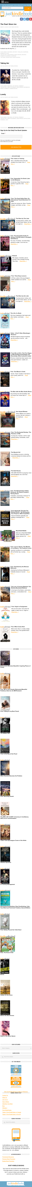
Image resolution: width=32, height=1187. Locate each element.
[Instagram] (27, 19)
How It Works (5, 1101)
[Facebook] (21, 19)
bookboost (27, 87)
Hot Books (15, 85)
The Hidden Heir (5, 733)
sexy (7, 119)
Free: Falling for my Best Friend (9, 711)
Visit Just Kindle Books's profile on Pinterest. (16, 1091)
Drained (14, 255)
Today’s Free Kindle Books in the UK (11, 1114)
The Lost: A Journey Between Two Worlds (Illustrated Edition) (21, 587)
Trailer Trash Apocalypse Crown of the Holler (13, 840)
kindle (2, 88)
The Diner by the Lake (22, 296)
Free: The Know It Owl (6, 952)
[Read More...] (27, 224)
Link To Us (5, 1099)
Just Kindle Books (13, 27)
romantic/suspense (5, 55)
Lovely (3, 94)
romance (6, 88)
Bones (2, 974)
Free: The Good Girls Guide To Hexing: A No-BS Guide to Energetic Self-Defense (21, 237)
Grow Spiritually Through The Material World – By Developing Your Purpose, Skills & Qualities (20, 512)
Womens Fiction (4, 53)
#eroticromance (12, 87)
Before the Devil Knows (7, 1015)
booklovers (27, 118)
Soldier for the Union (6, 995)
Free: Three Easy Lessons (18, 276)
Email (3, 133)
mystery (24, 54)
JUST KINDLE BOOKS (16, 14)
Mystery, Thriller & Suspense (20, 51)
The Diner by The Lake (22, 218)
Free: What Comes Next (18, 626)
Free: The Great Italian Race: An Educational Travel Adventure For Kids (21, 200)
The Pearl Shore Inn (8, 24)
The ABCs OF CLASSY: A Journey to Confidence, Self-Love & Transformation (14, 817)
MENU (6, 2)
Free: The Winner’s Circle (18, 371)
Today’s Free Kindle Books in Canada (11, 1112)
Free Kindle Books (7, 1110)
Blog (3, 1106)
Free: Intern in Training (17, 158)
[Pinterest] (30, 19)
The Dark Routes (16, 470)
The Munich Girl (15, 452)
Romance (21, 85)
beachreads (11, 54)
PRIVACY (4, 1108)
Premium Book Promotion (8, 1159)
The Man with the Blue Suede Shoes (21, 391)
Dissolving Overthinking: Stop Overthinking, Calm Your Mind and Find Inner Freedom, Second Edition (15, 907)
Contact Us (5, 1095)
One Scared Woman (21, 411)
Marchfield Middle (21, 530)
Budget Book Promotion (8, 1161)
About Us (4, 1097)
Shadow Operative (5, 862)
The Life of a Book (15, 313)
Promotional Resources (8, 1157)
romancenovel (13, 88)
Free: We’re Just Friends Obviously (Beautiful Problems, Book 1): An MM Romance (13, 690)
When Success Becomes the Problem (11, 776)
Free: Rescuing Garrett (7, 796)
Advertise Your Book (7, 1103)
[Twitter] (24, 19)
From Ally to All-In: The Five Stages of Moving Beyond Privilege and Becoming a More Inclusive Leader (21, 354)
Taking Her (4, 63)
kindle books (17, 54)
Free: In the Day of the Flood (8, 754)
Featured (9, 51)
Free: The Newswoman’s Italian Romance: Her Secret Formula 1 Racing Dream (20, 492)
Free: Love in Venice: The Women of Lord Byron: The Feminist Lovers (21, 547)
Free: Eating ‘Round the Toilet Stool (10, 929)
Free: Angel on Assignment (19, 606)
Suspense (13, 55)
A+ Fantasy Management (7, 884)
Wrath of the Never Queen (7, 1036)
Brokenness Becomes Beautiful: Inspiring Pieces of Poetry (15, 666)
